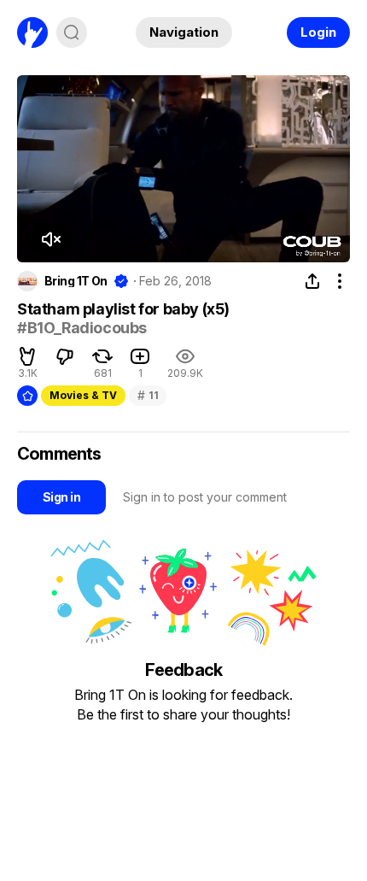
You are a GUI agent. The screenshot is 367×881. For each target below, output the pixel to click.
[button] (50, 239)
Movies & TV (83, 395)
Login (318, 32)
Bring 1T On (76, 281)
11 (147, 395)
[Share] (312, 281)
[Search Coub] (71, 32)
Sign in (61, 497)
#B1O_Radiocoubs (82, 328)
